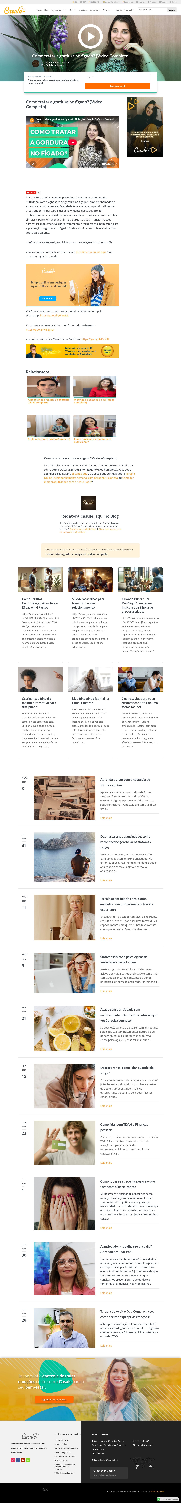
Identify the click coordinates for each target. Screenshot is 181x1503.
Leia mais (106, 818)
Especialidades (58, 10)
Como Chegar (129, 2)
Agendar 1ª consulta (125, 10)
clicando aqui (80, 473)
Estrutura (83, 10)
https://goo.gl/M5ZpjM (40, 329)
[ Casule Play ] (42, 10)
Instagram (141, 2)
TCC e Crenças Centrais (64, 1473)
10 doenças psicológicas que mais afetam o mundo (64, 1466)
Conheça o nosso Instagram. (83, 529)
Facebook (152, 2)
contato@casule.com (112, 2)
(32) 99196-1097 (80, 2)
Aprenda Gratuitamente (65, 1456)
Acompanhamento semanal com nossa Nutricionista (86, 478)
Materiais (94, 10)
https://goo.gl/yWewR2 (54, 315)
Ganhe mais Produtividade (66, 1448)
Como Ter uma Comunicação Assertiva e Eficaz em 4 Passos (40, 615)
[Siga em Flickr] (28, 1460)
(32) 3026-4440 (95, 2)
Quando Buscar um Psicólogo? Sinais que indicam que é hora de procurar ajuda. (140, 615)
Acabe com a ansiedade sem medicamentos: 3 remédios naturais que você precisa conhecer (128, 1014)
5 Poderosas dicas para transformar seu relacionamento (90, 615)
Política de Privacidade (157, 1491)
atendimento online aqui (91, 252)
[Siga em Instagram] (13, 1460)
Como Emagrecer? (62, 1452)
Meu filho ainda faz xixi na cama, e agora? (90, 712)
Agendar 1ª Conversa (54, 1399)
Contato (106, 10)
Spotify (174, 2)
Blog (71, 10)
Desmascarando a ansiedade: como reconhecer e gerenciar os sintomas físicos (125, 841)
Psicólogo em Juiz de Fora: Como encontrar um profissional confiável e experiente (127, 904)
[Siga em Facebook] (18, 1460)
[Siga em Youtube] (23, 1460)
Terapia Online (60, 1444)
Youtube (164, 2)
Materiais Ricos (61, 1460)
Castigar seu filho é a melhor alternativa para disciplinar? (40, 712)
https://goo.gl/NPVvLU (95, 339)
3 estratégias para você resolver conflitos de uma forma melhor (140, 712)
